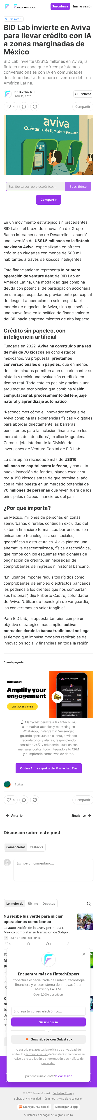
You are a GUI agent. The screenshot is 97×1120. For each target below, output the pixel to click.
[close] (84, 954)
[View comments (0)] (23, 106)
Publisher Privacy (63, 1093)
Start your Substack (36, 1107)
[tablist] (25, 847)
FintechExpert (24, 91)
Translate (13, 19)
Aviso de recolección (70, 1099)
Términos (49, 1099)
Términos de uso (36, 1054)
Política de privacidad (62, 1049)
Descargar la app (66, 1107)
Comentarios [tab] (15, 847)
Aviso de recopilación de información (38, 1059)
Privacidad (34, 1099)
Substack (29, 1115)
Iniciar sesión (82, 6)
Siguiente (79, 815)
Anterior (17, 815)
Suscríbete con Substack (51, 1039)
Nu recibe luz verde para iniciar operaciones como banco (33, 919)
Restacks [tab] (36, 847)
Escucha (86, 94)
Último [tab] (33, 904)
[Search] (88, 903)
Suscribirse (60, 6)
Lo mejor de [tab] (14, 904)
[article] (48, 930)
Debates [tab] (49, 904)
